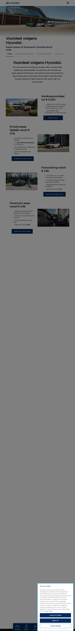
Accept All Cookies (55, 615)
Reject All (55, 620)
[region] (55, 607)
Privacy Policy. (49, 611)
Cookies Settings (55, 626)
